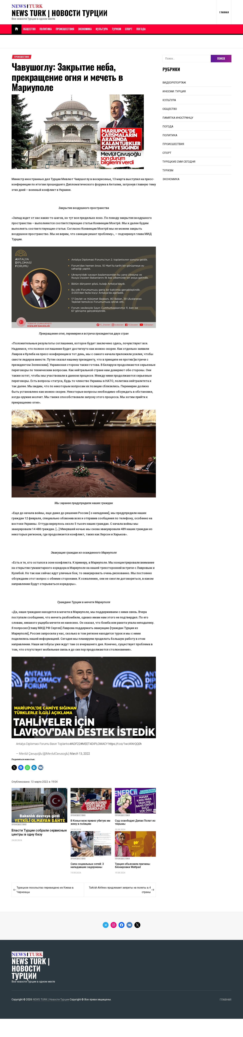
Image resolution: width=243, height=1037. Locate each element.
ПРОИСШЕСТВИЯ (65, 29)
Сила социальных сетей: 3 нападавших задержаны (87, 865)
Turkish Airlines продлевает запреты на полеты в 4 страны (120, 890)
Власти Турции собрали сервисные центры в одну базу (39, 832)
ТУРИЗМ (116, 29)
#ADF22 (75, 744)
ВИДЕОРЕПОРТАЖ (174, 82)
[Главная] (16, 29)
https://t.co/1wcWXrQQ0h (125, 744)
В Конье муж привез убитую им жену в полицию (90, 822)
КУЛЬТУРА (102, 29)
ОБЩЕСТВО (29, 29)
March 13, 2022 (80, 753)
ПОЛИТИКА (46, 29)
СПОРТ (128, 29)
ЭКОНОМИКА (85, 29)
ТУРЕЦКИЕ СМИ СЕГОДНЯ (178, 161)
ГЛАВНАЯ (224, 12)
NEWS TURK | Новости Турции (59, 13)
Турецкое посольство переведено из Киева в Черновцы (45, 890)
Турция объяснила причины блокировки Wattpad (132, 865)
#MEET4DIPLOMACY (94, 744)
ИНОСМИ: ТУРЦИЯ (174, 91)
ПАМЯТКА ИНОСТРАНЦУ (177, 117)
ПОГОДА (141, 29)
